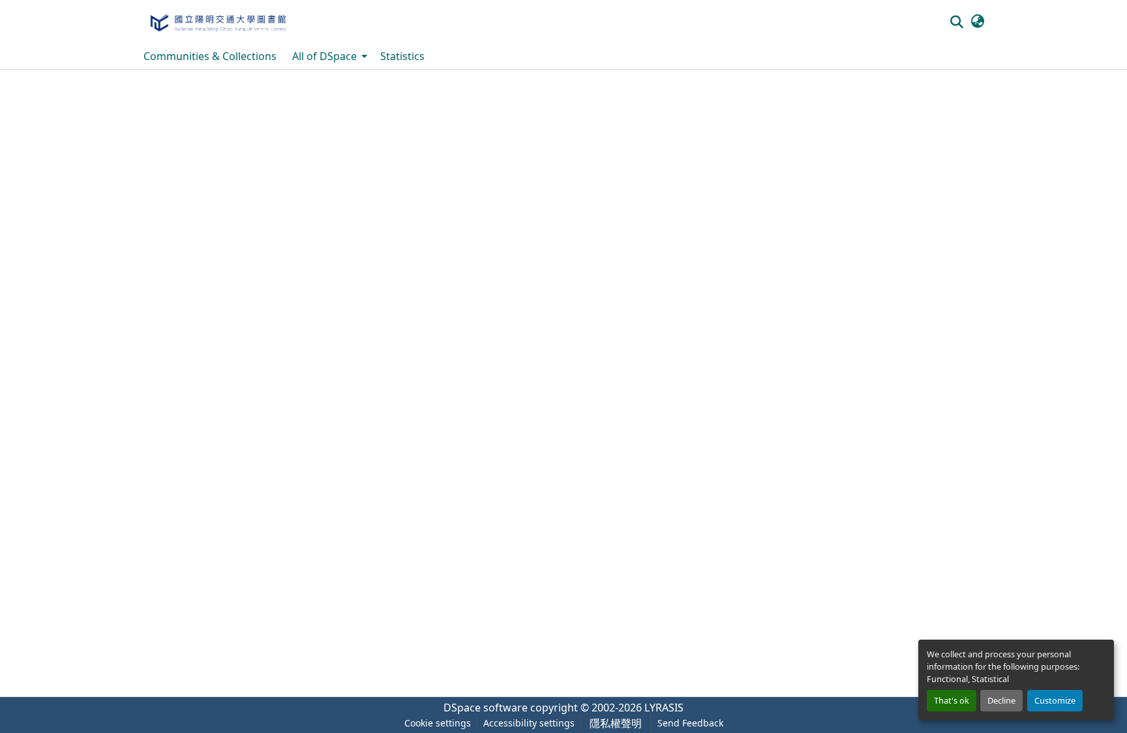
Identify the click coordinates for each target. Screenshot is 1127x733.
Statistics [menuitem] (402, 56)
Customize (1054, 700)
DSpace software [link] (485, 707)
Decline (1001, 700)
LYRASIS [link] (664, 707)
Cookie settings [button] (437, 723)
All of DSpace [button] (324, 56)
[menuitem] (328, 56)
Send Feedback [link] (690, 723)
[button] (217, 21)
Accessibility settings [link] (529, 723)
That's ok (951, 700)
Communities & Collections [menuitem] (210, 56)
